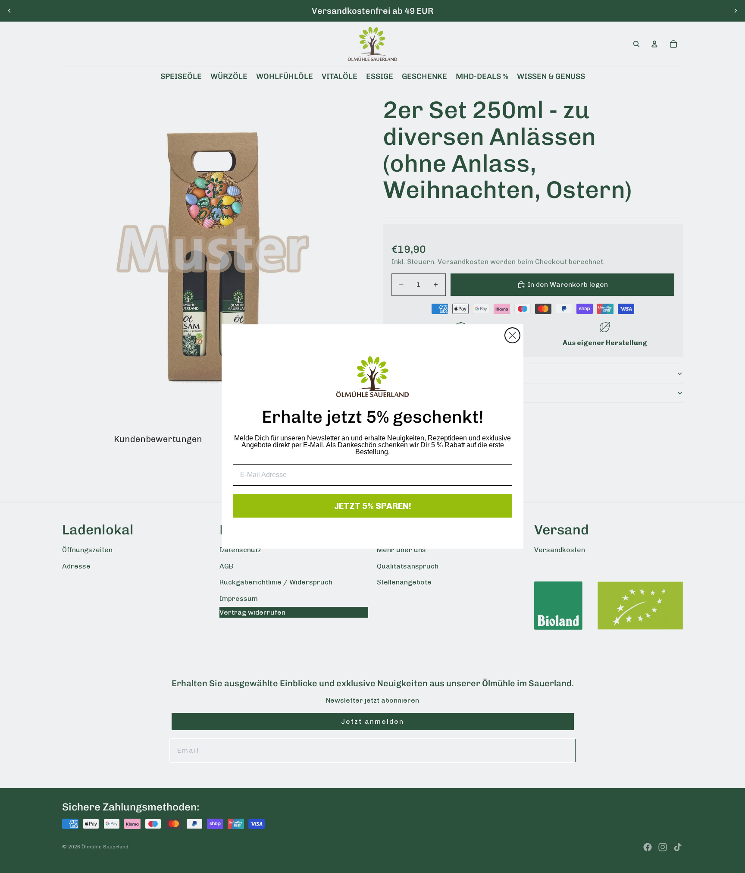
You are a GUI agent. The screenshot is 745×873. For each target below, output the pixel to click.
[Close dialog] (512, 335)
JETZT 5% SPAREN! (372, 506)
